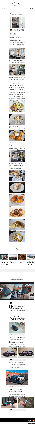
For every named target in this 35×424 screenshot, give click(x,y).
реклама (5, 420)
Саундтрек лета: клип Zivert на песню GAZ (21, 262)
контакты (1, 420)
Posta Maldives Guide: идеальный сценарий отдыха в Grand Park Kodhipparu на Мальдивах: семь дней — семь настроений (30, 263)
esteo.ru (11, 334)
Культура (22, 260)
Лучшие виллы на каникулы (31, 8)
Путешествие (13, 260)
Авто (4, 260)
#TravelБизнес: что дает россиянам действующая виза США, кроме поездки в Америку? (13, 262)
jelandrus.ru (11, 386)
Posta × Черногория (3, 8)
